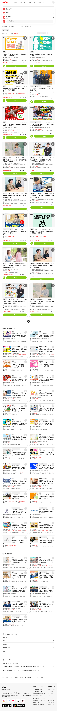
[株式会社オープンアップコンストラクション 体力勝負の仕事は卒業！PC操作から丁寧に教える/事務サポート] (15, 194)
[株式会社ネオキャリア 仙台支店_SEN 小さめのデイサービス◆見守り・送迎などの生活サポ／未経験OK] (15, 52)
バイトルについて (36, 702)
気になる (22, 2)
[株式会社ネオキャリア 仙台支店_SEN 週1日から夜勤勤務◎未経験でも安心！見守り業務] (42, 52)
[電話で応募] (4, 66)
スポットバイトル (51, 689)
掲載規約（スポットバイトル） (39, 700)
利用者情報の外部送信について (39, 695)
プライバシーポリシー (37, 691)
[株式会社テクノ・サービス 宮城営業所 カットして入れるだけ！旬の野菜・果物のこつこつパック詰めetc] (15, 123)
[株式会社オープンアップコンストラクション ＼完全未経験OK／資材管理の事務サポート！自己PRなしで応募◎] (42, 159)
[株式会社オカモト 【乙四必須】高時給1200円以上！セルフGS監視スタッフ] (42, 87)
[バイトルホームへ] (5, 2)
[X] (18, 701)
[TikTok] (23, 701)
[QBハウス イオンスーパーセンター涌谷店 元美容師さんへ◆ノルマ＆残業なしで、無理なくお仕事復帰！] (42, 193)
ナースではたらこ (51, 702)
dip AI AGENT (50, 693)
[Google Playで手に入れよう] (19, 705)
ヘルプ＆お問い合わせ (37, 689)
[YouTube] (13, 701)
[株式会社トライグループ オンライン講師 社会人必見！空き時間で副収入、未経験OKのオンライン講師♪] (15, 229)
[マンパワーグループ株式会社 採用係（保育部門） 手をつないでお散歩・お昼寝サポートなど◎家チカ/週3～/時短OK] (15, 263)
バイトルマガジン (51, 695)
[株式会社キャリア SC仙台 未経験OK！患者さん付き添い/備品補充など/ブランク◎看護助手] (15, 86)
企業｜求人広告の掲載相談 (38, 704)
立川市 (21, 677)
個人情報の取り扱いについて (39, 693)
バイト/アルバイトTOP (7, 677)
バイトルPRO (50, 698)
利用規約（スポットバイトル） (39, 698)
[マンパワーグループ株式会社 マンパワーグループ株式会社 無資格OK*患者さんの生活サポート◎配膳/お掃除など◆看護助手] (42, 229)
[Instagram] (4, 701)
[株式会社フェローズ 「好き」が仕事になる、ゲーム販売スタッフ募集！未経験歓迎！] (42, 122)
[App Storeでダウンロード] (7, 705)
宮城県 (16, 677)
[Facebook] (9, 701)
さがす (15, 2)
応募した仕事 (31, 2)
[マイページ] (53, 2)
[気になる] (25, 38)
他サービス (41, 2)
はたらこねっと (51, 700)
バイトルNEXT (51, 691)
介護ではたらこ (51, 704)
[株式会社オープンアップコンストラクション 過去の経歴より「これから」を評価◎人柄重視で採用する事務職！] (15, 159)
